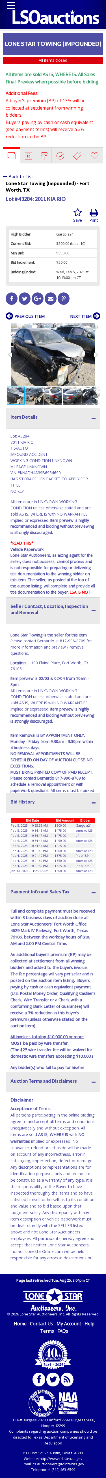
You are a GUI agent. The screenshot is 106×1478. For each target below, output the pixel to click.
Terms (47, 1331)
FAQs (62, 1331)
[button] (95, 328)
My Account (69, 1324)
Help (89, 1324)
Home (20, 1324)
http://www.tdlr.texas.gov (61, 1458)
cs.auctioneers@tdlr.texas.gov (58, 1463)
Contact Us (41, 1324)
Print (93, 220)
